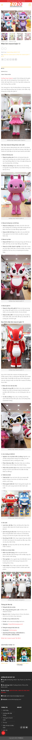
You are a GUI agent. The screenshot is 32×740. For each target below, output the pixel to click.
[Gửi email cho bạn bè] (10, 59)
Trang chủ (4, 41)
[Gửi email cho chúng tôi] (24, 727)
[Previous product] (5, 48)
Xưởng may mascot (7, 78)
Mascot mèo (4, 663)
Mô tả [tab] (2, 68)
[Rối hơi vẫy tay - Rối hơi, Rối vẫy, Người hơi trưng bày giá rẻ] (16, 5)
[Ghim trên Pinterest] (13, 59)
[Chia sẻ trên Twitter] (8, 59)
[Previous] (3, 21)
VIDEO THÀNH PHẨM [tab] (6, 74)
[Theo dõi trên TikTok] (21, 727)
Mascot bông (10, 52)
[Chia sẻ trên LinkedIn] (16, 59)
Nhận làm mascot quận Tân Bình (11, 638)
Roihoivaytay (13, 630)
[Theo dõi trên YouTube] (26, 727)
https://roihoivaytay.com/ (15, 624)
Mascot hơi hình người (22, 663)
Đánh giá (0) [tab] (4, 71)
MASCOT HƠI (12, 41)
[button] (2, 5)
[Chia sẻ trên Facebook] (5, 59)
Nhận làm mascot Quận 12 (9, 54)
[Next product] (2, 48)
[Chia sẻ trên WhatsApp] (2, 59)
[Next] (28, 21)
